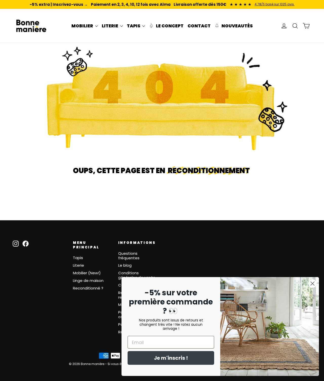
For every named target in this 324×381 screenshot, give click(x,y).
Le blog (125, 265)
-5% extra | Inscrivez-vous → (59, 4)
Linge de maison (88, 280)
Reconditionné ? (88, 288)
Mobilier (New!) (87, 273)
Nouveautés (237, 26)
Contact (199, 26)
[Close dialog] (312, 283)
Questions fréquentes (128, 256)
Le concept (169, 26)
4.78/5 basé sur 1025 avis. (275, 4)
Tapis (78, 257)
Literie (78, 265)
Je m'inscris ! (171, 357)
